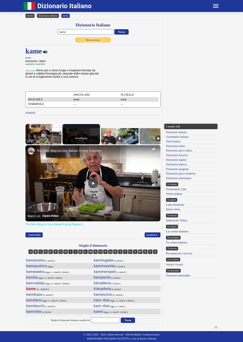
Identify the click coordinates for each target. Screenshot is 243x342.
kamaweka (35, 271)
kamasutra (35, 260)
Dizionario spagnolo (177, 169)
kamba (32, 277)
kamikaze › (152, 234)
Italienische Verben (176, 220)
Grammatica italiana (177, 136)
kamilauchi (35, 306)
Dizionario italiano (176, 132)
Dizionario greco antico (179, 150)
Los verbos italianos (177, 231)
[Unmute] (32, 142)
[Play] (27, 142)
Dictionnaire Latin (176, 189)
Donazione (93, 39)
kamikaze (34, 294)
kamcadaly (35, 283)
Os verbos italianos (176, 242)
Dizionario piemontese (178, 178)
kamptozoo (103, 294)
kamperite (102, 277)
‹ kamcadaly (34, 234)
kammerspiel (105, 271)
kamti (98, 311)
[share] (153, 149)
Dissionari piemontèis (178, 275)
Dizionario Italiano (48, 15)
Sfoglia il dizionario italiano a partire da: (70, 320)
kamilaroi (34, 300)
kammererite (104, 266)
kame (65, 15)
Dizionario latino (175, 146)
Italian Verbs (173, 209)
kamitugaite (103, 260)
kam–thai (101, 300)
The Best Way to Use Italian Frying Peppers (68, 150)
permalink (30, 112)
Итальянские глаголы (179, 253)
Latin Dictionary (175, 204)
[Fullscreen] (59, 142)
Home (30, 15)
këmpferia (102, 283)
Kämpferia (102, 289)
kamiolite (33, 311)
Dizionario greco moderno (181, 173)
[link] (31, 151)
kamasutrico (36, 266)
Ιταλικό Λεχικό (174, 264)
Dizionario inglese (176, 159)
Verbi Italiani (173, 141)
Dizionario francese (177, 155)
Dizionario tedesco (176, 164)
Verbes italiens (174, 193)
